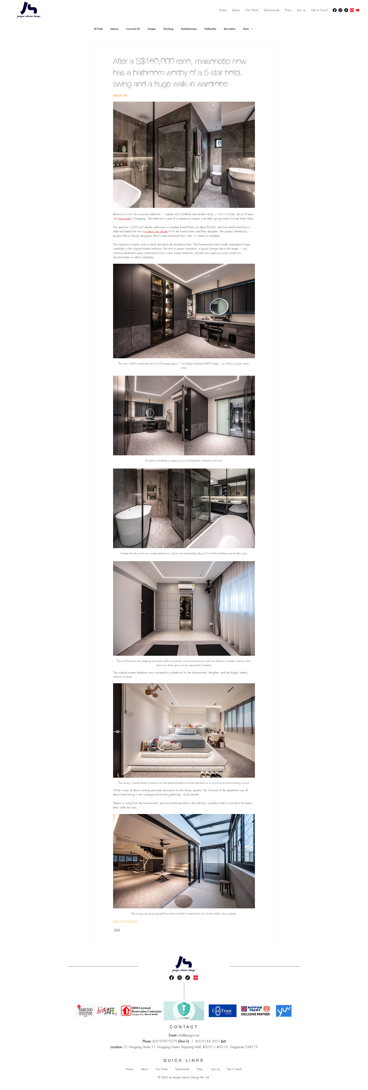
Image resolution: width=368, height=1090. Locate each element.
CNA (117, 930)
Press (200, 1069)
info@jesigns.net (188, 1035)
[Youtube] (358, 10)
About (144, 1069)
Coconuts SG (133, 28)
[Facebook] (335, 10)
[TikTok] (346, 10)
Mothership (210, 28)
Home (129, 1069)
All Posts (98, 28)
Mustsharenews (189, 28)
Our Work (161, 1069)
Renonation (230, 28)
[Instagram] (340, 10)
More (246, 28)
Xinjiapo (152, 28)
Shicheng (168, 28)
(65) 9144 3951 (208, 1041)
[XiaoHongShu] (352, 10)
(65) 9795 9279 (165, 1041)
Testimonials (182, 1069)
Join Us (216, 1069)
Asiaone (114, 28)
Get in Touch (234, 1069)
